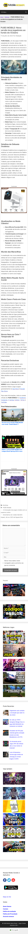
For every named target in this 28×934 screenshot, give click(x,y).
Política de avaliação (9, 911)
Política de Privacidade (10, 914)
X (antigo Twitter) (14, 400)
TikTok (22, 400)
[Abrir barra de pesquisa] (26, 12)
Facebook (22, 397)
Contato (5, 909)
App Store (15, 389)
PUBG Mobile (7, 507)
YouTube (4, 402)
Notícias (7, 17)
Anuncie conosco (8, 916)
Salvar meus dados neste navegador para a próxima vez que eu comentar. (14, 563)
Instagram (4, 400)
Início (1, 17)
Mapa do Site (7, 897)
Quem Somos (7, 906)
